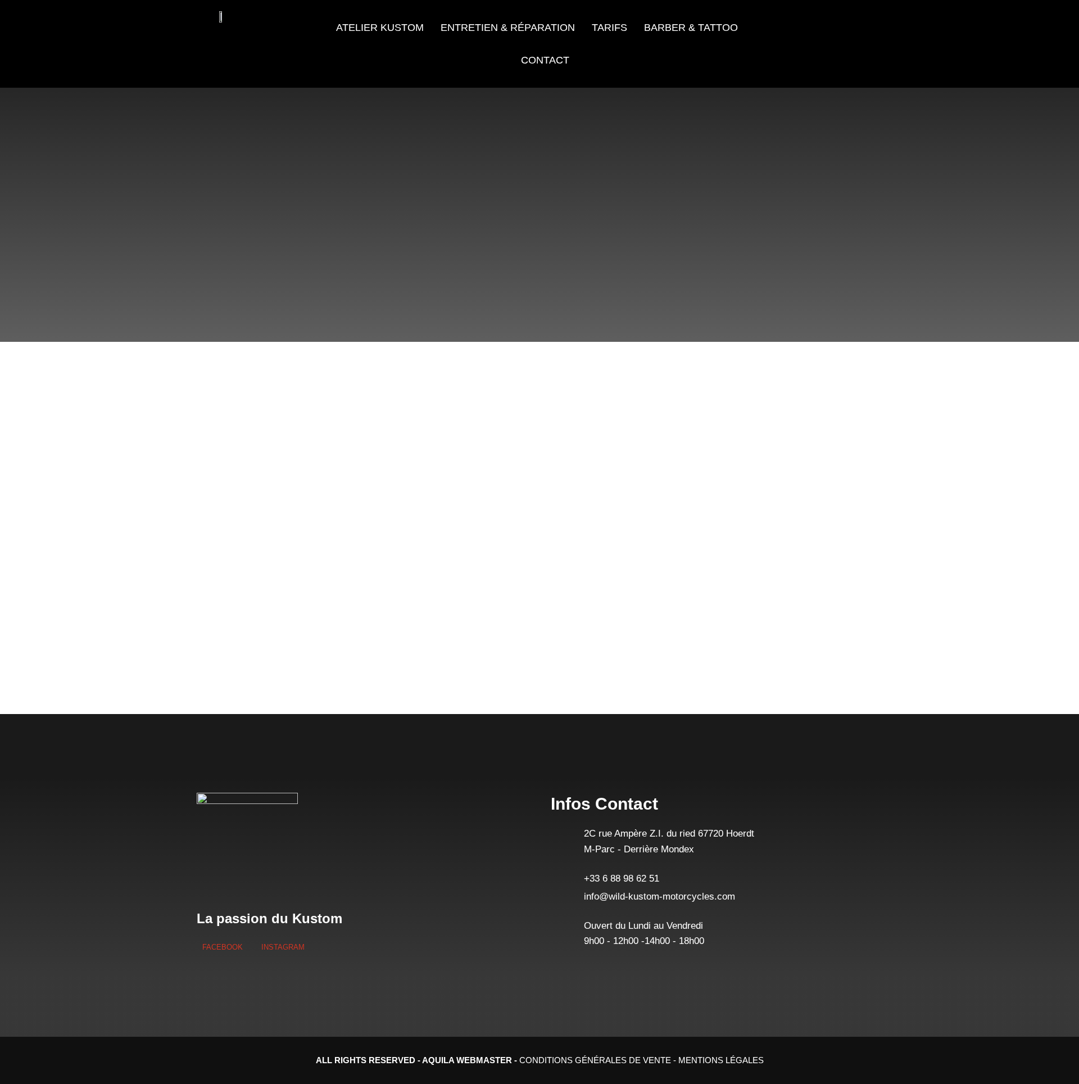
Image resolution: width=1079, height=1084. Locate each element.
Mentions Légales (721, 1060)
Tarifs (609, 27)
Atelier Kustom (380, 27)
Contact (545, 60)
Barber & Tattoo (691, 27)
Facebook (222, 947)
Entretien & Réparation (508, 27)
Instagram (282, 947)
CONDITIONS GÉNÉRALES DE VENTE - (598, 1060)
